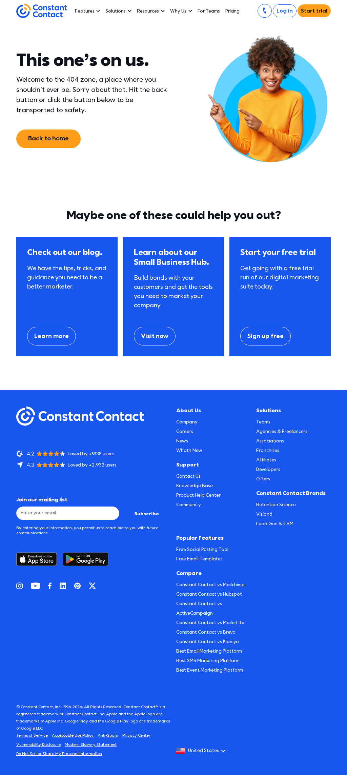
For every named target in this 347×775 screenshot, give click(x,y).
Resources (148, 11)
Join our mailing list (41, 499)
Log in (285, 11)
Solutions (115, 11)
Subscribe (147, 514)
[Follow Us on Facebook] (50, 586)
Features (84, 11)
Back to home (48, 138)
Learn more (51, 336)
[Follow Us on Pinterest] (77, 586)
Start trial (314, 11)
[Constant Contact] (41, 11)
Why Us (178, 11)
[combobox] (203, 750)
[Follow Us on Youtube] (35, 586)
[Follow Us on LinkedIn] (63, 586)
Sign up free (265, 336)
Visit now (154, 336)
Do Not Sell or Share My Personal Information (59, 753)
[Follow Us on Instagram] (19, 586)
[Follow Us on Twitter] (92, 586)
